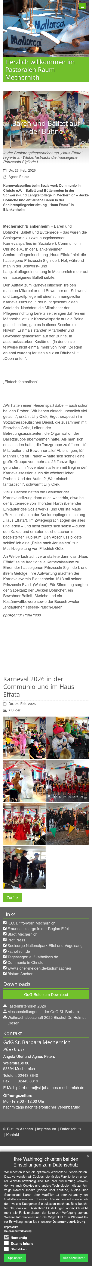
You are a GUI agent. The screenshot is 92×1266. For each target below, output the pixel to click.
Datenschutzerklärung (69, 1221)
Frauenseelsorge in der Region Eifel (38, 928)
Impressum (47, 1128)
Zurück (12, 897)
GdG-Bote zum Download (46, 994)
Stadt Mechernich (22, 934)
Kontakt (12, 1134)
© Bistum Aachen (18, 1128)
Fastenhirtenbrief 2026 (26, 1006)
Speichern (15, 1257)
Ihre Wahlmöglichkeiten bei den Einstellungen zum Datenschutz (46, 1161)
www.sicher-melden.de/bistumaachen (39, 968)
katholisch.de (18, 951)
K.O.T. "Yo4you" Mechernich (31, 923)
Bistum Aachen (20, 973)
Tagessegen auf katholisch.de (32, 956)
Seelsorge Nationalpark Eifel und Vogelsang (45, 945)
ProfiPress (16, 939)
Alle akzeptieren (74, 1257)
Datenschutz (71, 1128)
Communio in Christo (25, 962)
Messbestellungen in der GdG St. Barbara (43, 1011)
